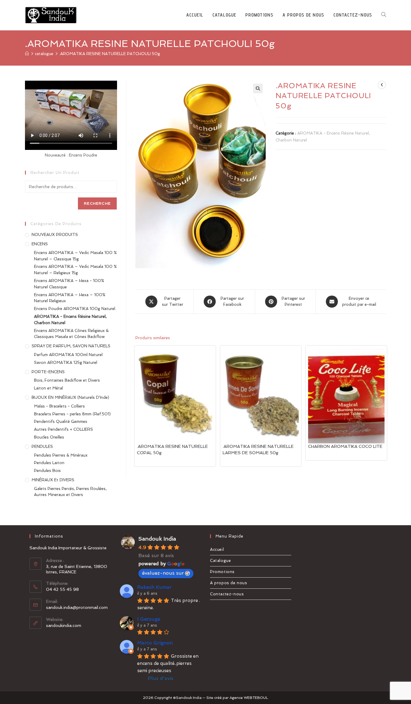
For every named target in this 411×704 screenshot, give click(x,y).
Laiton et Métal (48, 388)
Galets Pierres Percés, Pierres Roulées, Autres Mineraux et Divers (70, 491)
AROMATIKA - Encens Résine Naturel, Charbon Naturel (70, 319)
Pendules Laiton (49, 463)
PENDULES (42, 446)
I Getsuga (148, 619)
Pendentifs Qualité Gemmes (60, 421)
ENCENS (40, 244)
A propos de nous (228, 583)
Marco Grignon (155, 643)
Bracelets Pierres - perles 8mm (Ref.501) (72, 414)
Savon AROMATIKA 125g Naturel (65, 362)
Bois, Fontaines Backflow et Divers (67, 380)
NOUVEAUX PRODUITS (55, 234)
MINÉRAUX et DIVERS (53, 480)
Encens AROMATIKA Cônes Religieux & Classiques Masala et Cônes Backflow (71, 333)
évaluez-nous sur (163, 573)
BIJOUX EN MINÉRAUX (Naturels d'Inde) (70, 397)
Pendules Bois (47, 470)
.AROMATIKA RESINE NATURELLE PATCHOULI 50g (109, 53)
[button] (258, 88)
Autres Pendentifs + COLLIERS (63, 429)
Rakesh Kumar (154, 587)
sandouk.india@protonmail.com (77, 607)
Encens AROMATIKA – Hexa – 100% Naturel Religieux (69, 298)
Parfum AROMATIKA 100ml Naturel (68, 354)
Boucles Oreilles (49, 437)
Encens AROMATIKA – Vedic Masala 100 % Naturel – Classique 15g (75, 255)
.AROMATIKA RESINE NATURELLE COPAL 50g (172, 449)
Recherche (97, 203)
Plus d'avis (160, 678)
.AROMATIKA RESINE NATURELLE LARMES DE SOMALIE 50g (258, 449)
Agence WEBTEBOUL (249, 698)
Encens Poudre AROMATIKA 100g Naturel (74, 308)
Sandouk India (157, 538)
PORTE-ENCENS (48, 372)
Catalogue (220, 560)
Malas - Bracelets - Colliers (59, 406)
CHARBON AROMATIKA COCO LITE (345, 446)
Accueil (217, 549)
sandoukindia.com (63, 625)
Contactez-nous (227, 594)
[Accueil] (27, 53)
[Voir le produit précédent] (382, 85)
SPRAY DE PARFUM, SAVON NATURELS (71, 346)
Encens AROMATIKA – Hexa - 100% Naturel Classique (69, 283)
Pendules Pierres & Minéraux (61, 455)
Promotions (222, 571)
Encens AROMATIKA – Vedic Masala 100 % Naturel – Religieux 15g (75, 269)
